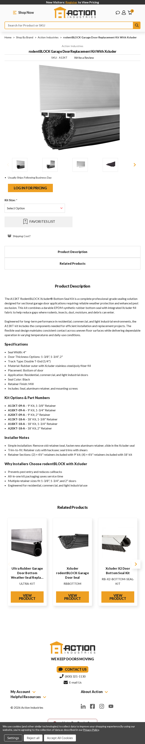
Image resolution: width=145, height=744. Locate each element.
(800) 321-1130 (75, 676)
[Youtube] (111, 706)
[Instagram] (101, 706)
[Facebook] (92, 706)
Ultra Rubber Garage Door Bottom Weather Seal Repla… (27, 573)
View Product (27, 597)
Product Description (72, 252)
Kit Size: (11, 200)
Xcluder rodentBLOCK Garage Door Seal (72, 573)
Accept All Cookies (60, 738)
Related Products (73, 263)
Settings (13, 738)
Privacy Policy (91, 729)
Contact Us (75, 669)
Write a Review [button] (84, 57)
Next (134, 164)
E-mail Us (75, 682)
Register (71, 2)
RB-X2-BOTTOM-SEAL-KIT (118, 581)
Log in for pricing (30, 188)
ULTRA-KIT (27, 583)
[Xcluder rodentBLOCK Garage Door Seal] (72, 542)
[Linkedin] (83, 706)
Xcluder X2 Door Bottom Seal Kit (118, 571)
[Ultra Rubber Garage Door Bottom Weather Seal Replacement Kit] (27, 542)
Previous (7, 164)
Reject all (33, 738)
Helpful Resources (26, 697)
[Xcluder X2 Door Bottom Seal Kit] (118, 542)
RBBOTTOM (72, 583)
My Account (21, 692)
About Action (92, 692)
